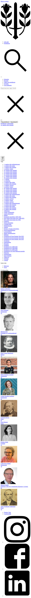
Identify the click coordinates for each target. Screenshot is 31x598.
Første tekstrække (8, 223)
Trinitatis (6, 258)
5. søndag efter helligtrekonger (12, 203)
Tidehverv (6, 257)
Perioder (6, 81)
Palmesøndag (7, 242)
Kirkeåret (6, 79)
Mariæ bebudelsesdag (9, 233)
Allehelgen (7, 211)
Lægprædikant (8, 232)
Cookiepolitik (7, 514)
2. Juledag (6, 179)
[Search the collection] (15, 75)
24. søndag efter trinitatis (10, 193)
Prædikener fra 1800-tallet (11, 247)
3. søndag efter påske (9, 196)
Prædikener (7, 43)
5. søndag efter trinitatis (10, 205)
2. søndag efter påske (9, 182)
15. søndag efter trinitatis (10, 175)
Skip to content (5, 1)
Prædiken (6, 245)
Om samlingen (8, 85)
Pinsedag (6, 244)
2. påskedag (7, 181)
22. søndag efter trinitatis (10, 191)
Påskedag (6, 253)
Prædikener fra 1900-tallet (11, 248)
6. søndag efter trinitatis (10, 208)
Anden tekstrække (8, 214)
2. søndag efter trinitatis (10, 184)
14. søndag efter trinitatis (10, 173)
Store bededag (7, 255)
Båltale (6, 215)
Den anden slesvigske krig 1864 (12, 220)
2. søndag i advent (8, 185)
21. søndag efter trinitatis (10, 190)
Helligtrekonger (8, 226)
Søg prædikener (5, 122)
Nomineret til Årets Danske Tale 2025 (14, 239)
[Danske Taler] (15, 39)
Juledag (6, 227)
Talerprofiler (10, 123)
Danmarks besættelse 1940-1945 (12, 217)
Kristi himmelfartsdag (9, 230)
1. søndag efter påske (9, 166)
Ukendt (6, 260)
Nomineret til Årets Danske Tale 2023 (14, 236)
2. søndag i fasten (8, 187)
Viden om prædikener (9, 82)
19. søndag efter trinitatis (10, 178)
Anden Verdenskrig (9, 212)
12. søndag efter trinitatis (10, 172)
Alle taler (6, 42)
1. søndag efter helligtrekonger (12, 164)
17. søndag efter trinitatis (10, 176)
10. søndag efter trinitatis (10, 170)
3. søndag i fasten (8, 200)
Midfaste (6, 235)
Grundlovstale (7, 224)
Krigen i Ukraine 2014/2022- (11, 229)
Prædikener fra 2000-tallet (11, 250)
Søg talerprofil (14, 122)
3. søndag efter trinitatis (10, 197)
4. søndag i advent (8, 202)
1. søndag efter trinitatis (10, 167)
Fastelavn (6, 221)
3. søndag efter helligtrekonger (12, 194)
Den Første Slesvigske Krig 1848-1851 (14, 218)
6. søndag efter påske (9, 206)
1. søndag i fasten (8, 169)
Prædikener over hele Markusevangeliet (14, 251)
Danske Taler (7, 512)
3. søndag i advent (8, 199)
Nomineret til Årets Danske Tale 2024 (14, 238)
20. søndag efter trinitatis (10, 188)
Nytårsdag (6, 241)
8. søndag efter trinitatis (10, 209)
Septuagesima (7, 254)
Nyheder (6, 84)
